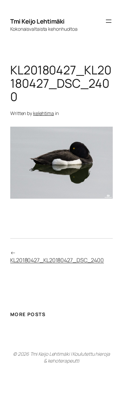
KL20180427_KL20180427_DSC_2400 (57, 260)
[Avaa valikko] (109, 21)
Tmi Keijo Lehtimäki (37, 21)
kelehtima (43, 113)
